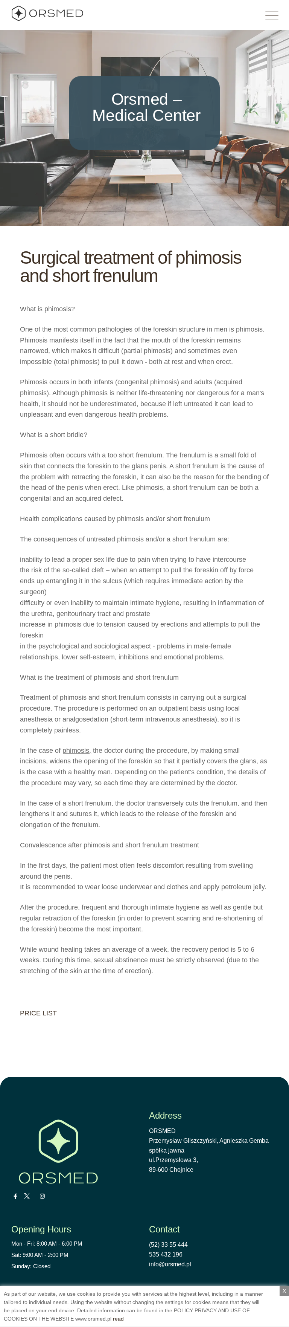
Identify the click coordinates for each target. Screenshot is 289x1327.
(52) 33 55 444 (168, 1244)
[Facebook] (15, 1196)
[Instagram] (42, 1196)
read (118, 1319)
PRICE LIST (38, 1013)
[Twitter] (27, 1196)
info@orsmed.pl (170, 1264)
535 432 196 (166, 1254)
